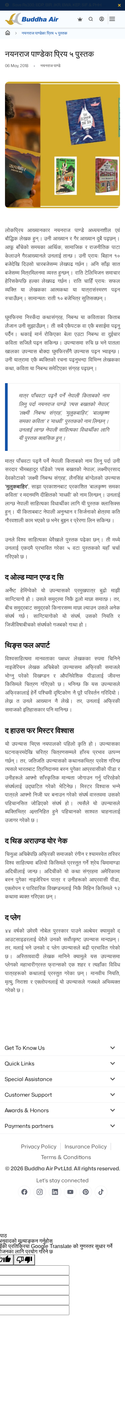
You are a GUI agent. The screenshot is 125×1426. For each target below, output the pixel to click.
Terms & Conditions (66, 1157)
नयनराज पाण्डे (50, 65)
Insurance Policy (86, 1146)
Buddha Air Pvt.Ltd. (48, 1168)
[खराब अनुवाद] (24, 1259)
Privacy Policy (38, 1146)
